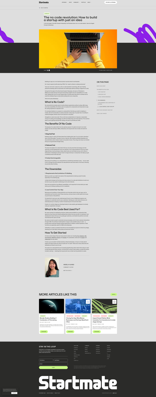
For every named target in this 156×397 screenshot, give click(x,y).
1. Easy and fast (101, 92)
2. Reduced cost (102, 94)
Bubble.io (82, 236)
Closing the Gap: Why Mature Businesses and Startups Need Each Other (77, 320)
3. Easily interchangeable (104, 96)
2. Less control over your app (106, 106)
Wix (85, 236)
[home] (44, 3)
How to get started (102, 113)
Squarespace (48, 237)
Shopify (58, 237)
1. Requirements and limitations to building (106, 103)
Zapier (82, 237)
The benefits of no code (103, 89)
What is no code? (101, 86)
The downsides (101, 100)
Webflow (54, 237)
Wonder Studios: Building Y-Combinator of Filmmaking (48, 319)
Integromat (47, 239)
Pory (78, 236)
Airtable (64, 237)
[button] (64, 2)
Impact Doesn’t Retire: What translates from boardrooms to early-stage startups (104, 320)
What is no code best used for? (105, 110)
